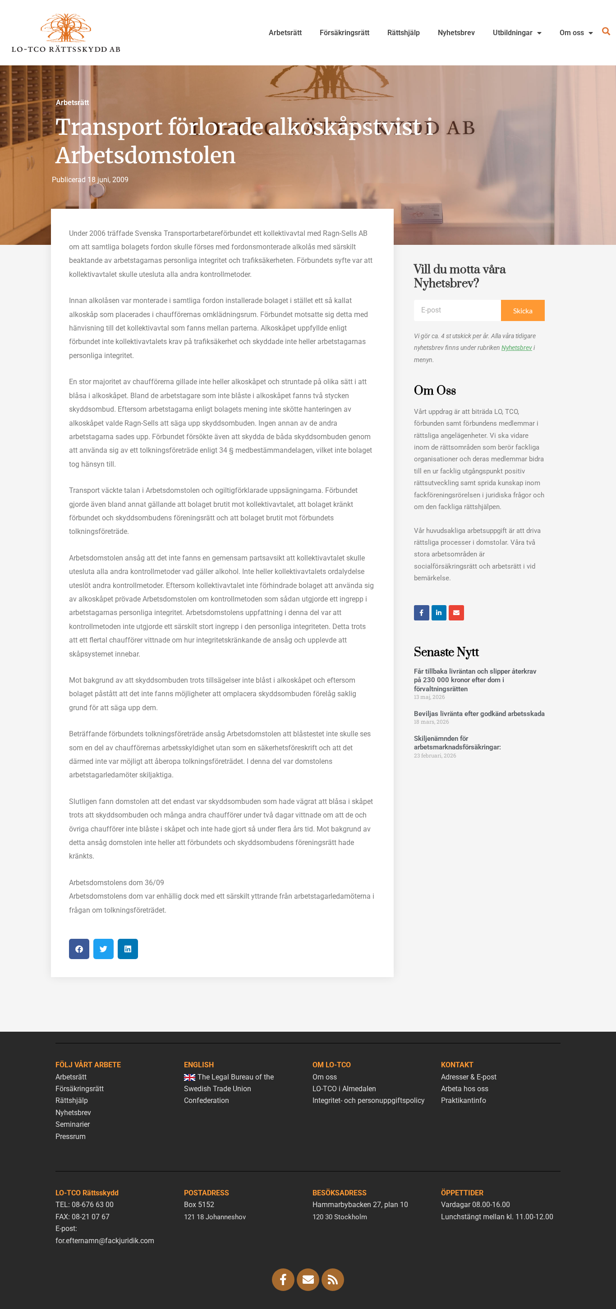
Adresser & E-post (468, 1077)
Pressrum (70, 1136)
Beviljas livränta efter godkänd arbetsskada (479, 714)
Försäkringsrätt (344, 32)
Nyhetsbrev (456, 32)
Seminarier (72, 1124)
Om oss (572, 32)
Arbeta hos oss (464, 1088)
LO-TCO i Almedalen (344, 1088)
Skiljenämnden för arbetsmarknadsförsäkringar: (457, 743)
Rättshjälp (403, 32)
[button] (79, 949)
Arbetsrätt (285, 32)
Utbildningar (513, 32)
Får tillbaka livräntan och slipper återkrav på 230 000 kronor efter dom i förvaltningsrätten (475, 680)
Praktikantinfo (463, 1100)
